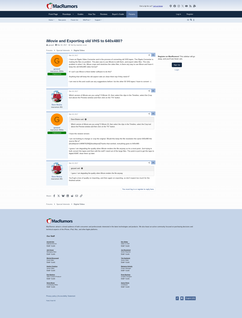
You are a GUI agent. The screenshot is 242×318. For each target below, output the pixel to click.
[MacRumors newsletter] (194, 6)
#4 (153, 163)
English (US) (190, 298)
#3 (153, 114)
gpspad (51, 45)
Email (48, 245)
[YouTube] (186, 6)
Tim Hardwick (125, 258)
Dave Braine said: (77, 119)
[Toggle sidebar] (194, 20)
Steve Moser (51, 283)
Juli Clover (50, 250)
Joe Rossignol (126, 250)
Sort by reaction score (79, 45)
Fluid (47, 300)
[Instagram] (178, 6)
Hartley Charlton (52, 266)
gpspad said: (75, 168)
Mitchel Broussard (53, 258)
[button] (65, 14)
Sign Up (177, 65)
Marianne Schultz (126, 266)
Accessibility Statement (66, 296)
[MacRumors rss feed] (190, 6)
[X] (183, 6)
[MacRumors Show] (170, 6)
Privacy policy (51, 296)
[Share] (149, 55)
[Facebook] (174, 6)
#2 (153, 91)
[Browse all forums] (188, 20)
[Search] (191, 20)
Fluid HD (53, 300)
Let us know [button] (158, 6)
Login (177, 70)
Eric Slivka (124, 242)
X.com (53, 245)
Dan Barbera (51, 274)
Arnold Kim (50, 242)
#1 (153, 55)
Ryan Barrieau (125, 274)
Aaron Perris (125, 283)
